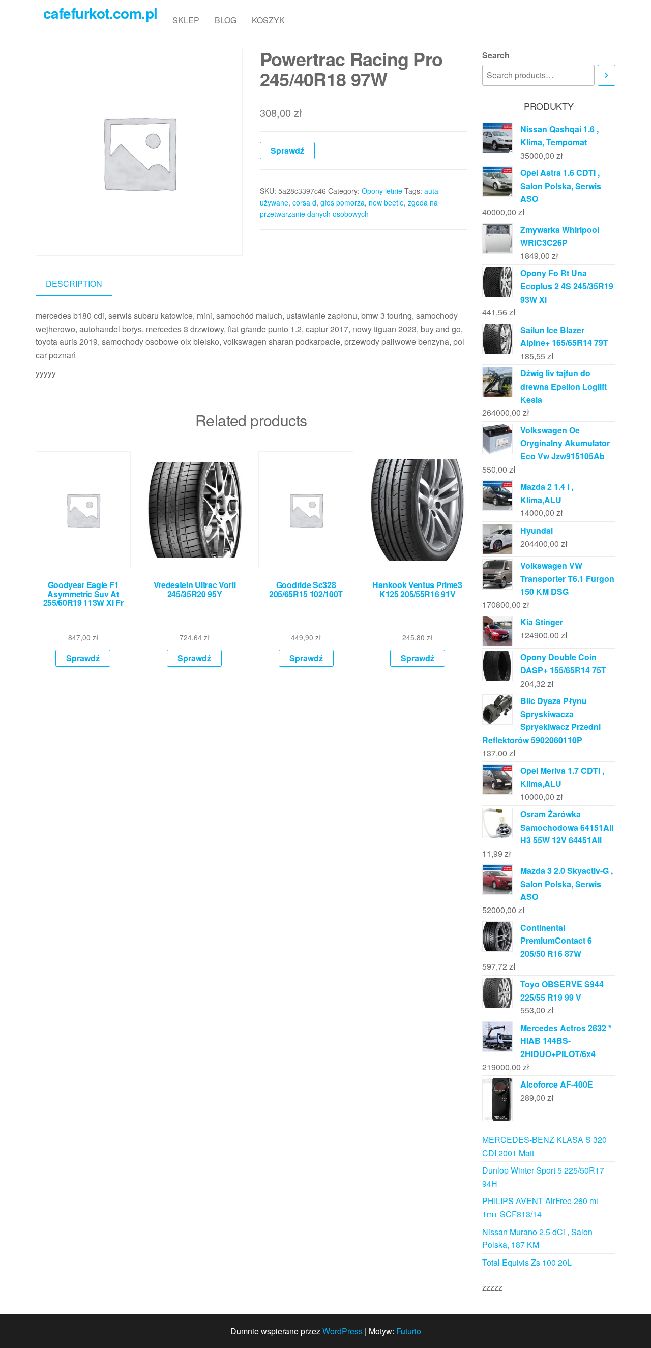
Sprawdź (287, 150)
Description (74, 283)
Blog (225, 20)
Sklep (185, 20)
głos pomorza (342, 202)
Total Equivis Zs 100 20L (527, 1262)
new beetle (386, 202)
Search (496, 55)
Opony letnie (382, 191)
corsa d (304, 202)
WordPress (342, 1331)
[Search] (606, 75)
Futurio (408, 1331)
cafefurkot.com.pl (100, 13)
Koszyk (268, 20)
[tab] (82, 284)
